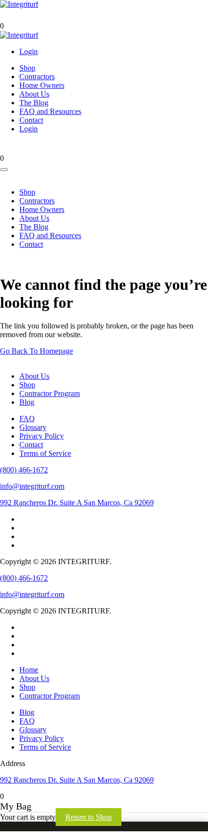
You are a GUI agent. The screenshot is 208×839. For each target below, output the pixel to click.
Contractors (37, 76)
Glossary (32, 427)
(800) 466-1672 (24, 470)
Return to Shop (88, 817)
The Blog (33, 103)
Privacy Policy (41, 436)
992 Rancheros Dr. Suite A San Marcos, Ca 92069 (77, 502)
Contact (31, 120)
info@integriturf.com (32, 486)
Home (28, 670)
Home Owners (41, 85)
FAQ (27, 418)
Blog (26, 402)
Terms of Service (45, 453)
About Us (34, 94)
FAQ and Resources (50, 111)
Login (28, 51)
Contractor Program (49, 393)
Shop (27, 68)
